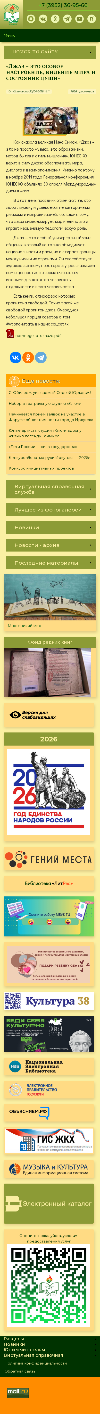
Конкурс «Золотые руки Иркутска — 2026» (49, 457)
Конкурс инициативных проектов (41, 468)
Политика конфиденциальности (36, 1363)
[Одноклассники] (28, 357)
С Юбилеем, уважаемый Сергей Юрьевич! (50, 392)
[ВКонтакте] (15, 357)
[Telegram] (41, 357)
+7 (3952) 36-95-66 (63, 5)
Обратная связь (20, 1371)
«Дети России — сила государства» (43, 446)
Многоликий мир (24, 625)
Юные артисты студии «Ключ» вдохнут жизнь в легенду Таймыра (46, 433)
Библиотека (49, 883)
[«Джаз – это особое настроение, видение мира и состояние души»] (51, 120)
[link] (50, 52)
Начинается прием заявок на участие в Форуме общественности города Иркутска (51, 417)
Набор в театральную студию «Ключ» (45, 403)
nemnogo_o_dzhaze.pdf (37, 335)
